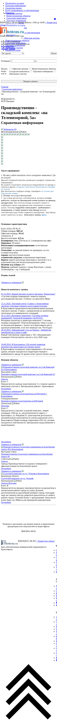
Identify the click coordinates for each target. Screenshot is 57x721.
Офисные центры (32, 38)
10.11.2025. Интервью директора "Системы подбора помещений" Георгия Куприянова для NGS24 (24, 316)
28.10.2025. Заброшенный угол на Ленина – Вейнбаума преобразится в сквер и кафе (26, 331)
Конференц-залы (12, 50)
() (10, 129)
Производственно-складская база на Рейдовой (22, 401)
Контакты (9, 13)
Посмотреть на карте (14, 3)
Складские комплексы (15, 43)
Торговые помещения (15, 45)
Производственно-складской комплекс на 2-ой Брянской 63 (28, 374)
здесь (44, 215)
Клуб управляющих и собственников (22, 10)
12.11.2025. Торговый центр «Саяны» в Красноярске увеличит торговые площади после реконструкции (25, 304)
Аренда (4, 379)
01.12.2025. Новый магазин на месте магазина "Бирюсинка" (28, 294)
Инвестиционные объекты (17, 40)
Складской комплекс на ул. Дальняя (17, 478)
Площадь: (5, 61)
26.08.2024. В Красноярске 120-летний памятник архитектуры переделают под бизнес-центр (23, 345)
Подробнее (6, 389)
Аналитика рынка (13, 8)
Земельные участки (14, 48)
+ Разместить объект (45, 541)
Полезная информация (15, 6)
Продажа (5, 406)
